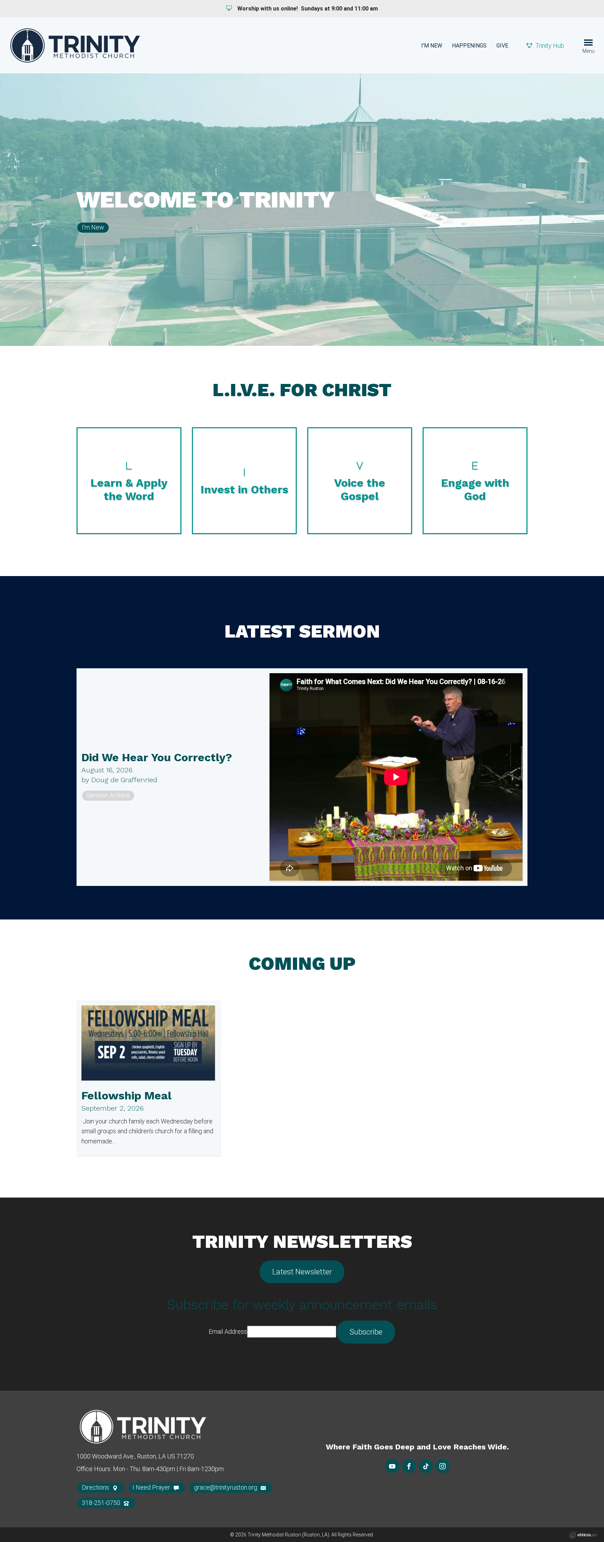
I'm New (431, 45)
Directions (96, 1487)
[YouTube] (392, 1466)
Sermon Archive (108, 795)
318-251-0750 (102, 1502)
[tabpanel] (302, 209)
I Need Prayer (152, 1487)
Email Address (228, 1331)
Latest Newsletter (302, 1271)
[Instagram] (443, 1466)
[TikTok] (426, 1466)
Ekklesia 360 (583, 1535)
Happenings (469, 45)
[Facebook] (409, 1466)
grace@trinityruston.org (226, 1487)
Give (502, 45)
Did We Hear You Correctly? (156, 757)
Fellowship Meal (126, 1095)
